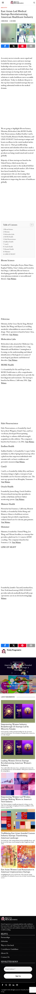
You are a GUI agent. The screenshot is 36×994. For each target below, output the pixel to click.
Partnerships (5, 937)
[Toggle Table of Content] (31, 224)
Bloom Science (8, 229)
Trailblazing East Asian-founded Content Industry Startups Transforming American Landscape (18, 835)
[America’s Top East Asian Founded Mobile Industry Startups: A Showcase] (18, 666)
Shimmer (7, 252)
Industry (4, 7)
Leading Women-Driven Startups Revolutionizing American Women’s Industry (16, 763)
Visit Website (11, 279)
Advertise (4, 941)
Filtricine (7, 232)
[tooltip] (5, 46)
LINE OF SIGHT (10, 254)
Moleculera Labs (9, 234)
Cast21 (6, 244)
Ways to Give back (7, 945)
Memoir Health (9, 249)
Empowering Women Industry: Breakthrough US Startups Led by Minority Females (15, 726)
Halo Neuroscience (10, 239)
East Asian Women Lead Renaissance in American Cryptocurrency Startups (17, 870)
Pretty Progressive (14, 650)
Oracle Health (8, 247)
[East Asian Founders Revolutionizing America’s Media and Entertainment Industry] (18, 684)
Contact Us (5, 957)
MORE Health (8, 237)
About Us (4, 953)
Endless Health (8, 242)
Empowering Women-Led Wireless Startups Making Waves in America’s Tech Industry (16, 799)
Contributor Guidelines (9, 949)
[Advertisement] (18, 109)
